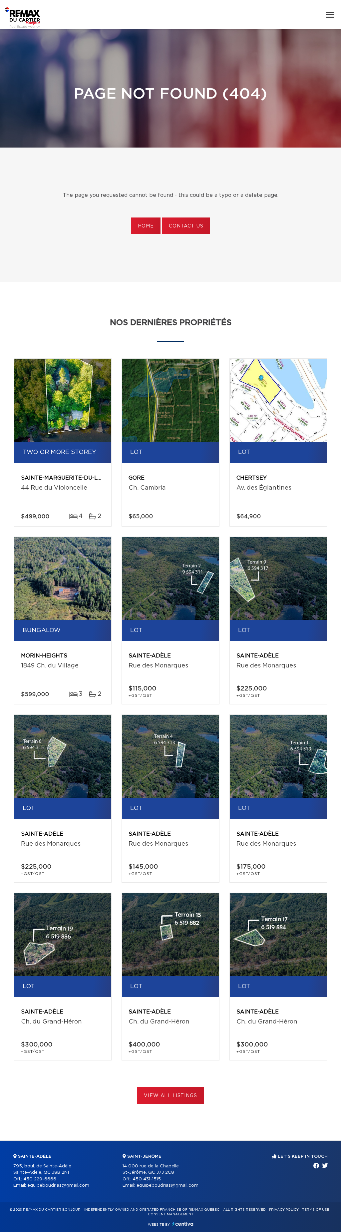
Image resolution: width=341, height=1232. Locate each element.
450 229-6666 (39, 1179)
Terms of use (315, 1209)
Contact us (186, 226)
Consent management (170, 1214)
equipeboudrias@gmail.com (58, 1185)
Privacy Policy (284, 1209)
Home (146, 226)
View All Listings (170, 1095)
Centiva (182, 1224)
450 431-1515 (147, 1179)
